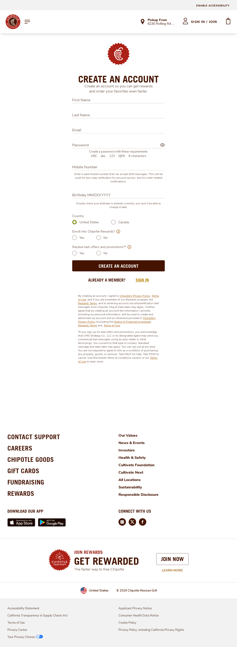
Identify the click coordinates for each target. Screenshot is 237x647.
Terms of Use (112, 325)
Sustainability (130, 487)
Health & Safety (132, 457)
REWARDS (20, 493)
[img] (162, 145)
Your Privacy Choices (21, 637)
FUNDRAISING (25, 482)
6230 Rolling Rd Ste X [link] (161, 24)
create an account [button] (119, 266)
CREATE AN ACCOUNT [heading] (118, 79)
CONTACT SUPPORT (33, 437)
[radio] (74, 222)
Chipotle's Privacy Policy (135, 296)
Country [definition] (78, 216)
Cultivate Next (130, 472)
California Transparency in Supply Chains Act (37, 615)
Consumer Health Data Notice (138, 615)
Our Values (127, 435)
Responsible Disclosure (138, 494)
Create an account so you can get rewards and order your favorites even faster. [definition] (118, 89)
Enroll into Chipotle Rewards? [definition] (93, 231)
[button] (117, 231)
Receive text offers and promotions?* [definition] (99, 247)
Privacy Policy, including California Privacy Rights (151, 630)
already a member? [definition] (106, 280)
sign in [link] (142, 280)
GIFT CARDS (23, 471)
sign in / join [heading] (204, 22)
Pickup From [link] (157, 20)
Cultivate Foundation (136, 465)
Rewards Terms (87, 303)
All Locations (129, 479)
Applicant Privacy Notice (135, 608)
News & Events (131, 442)
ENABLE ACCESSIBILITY (213, 5)
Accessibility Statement (23, 608)
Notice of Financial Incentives (132, 322)
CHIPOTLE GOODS (30, 459)
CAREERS (19, 448)
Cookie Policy (127, 623)
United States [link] (99, 590)
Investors (126, 450)
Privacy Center (17, 630)
